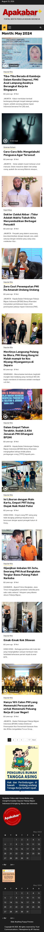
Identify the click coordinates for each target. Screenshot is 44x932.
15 (16, 849)
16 (22, 849)
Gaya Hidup (8, 210)
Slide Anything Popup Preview (22, 922)
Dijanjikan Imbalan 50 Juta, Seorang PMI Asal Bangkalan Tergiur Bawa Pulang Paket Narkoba (22, 573)
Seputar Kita (8, 72)
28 (11, 858)
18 (33, 849)
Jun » (12, 865)
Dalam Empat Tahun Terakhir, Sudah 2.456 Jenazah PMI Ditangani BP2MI (18, 432)
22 (16, 854)
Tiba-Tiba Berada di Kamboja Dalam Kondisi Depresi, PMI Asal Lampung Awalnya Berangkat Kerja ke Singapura (22, 83)
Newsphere (23, 929)
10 (28, 844)
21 (11, 854)
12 (39, 844)
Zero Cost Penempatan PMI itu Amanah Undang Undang (21, 288)
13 (5, 849)
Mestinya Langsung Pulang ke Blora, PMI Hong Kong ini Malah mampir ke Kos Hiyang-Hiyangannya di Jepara (21, 358)
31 (28, 858)
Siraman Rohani (9, 147)
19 (39, 849)
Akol (17, 94)
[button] (20, 791)
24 (28, 854)
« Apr (4, 865)
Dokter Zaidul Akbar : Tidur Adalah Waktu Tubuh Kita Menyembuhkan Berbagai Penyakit (21, 219)
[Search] (40, 27)
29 (16, 858)
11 (33, 844)
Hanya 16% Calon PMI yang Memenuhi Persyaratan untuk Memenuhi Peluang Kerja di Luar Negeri (20, 707)
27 (5, 858)
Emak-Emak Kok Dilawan (19, 640)
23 (22, 854)
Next (34, 740)
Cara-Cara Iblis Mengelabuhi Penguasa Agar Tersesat (22, 153)
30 (22, 858)
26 (39, 854)
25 (33, 854)
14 (11, 849)
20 (5, 854)
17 (29, 740)
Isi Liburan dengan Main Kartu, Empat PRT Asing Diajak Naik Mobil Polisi (19, 503)
